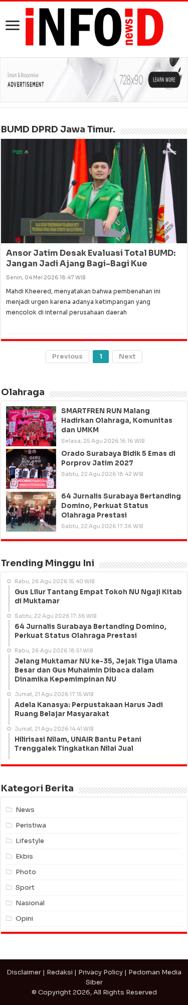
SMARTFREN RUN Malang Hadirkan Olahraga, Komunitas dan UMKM (116, 420)
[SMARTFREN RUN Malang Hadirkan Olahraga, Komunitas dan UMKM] (31, 426)
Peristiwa (31, 825)
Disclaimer (24, 972)
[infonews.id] (94, 26)
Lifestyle (30, 840)
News (25, 809)
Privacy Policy (100, 972)
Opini (24, 918)
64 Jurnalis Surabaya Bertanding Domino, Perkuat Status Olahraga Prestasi (121, 506)
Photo (26, 872)
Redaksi (60, 972)
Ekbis (24, 856)
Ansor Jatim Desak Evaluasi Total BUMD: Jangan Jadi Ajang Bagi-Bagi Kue (90, 258)
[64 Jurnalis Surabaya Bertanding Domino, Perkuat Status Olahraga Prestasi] (31, 511)
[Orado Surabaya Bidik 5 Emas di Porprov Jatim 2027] (31, 469)
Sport (25, 887)
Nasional (30, 903)
